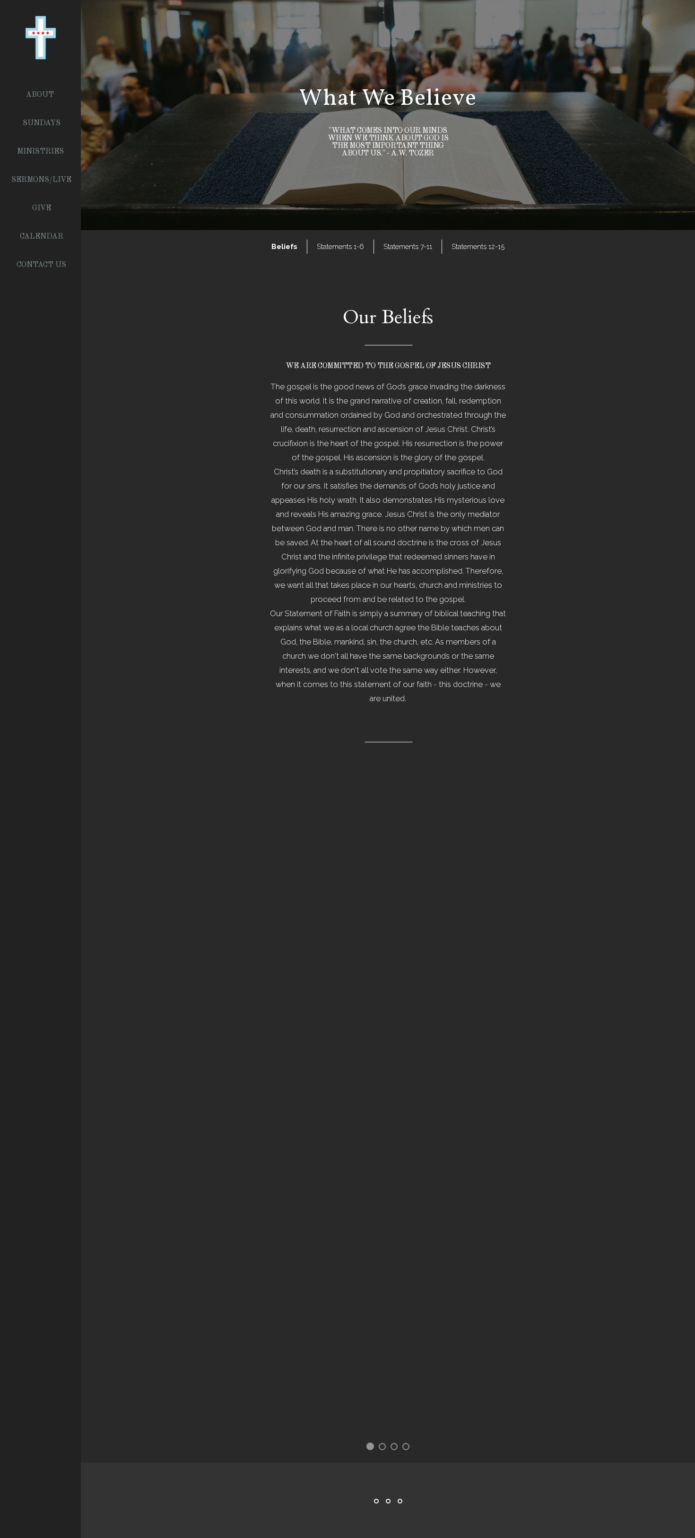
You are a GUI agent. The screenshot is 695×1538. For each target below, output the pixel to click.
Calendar (41, 237)
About (41, 95)
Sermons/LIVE (41, 180)
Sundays (42, 123)
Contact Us (41, 265)
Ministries (41, 151)
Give (41, 208)
